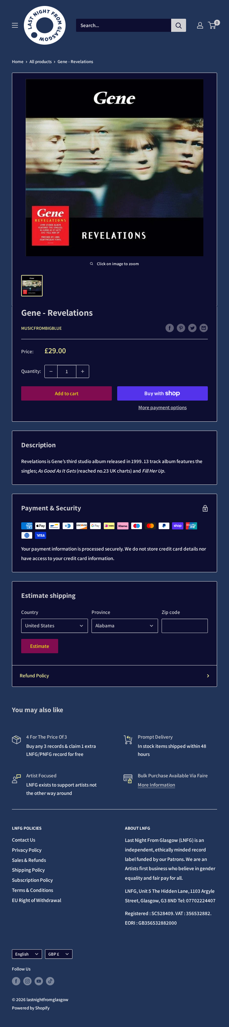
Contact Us (23, 840)
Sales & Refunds (29, 860)
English (22, 954)
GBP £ (53, 954)
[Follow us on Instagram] (27, 981)
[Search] (178, 25)
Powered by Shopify (30, 1008)
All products (41, 61)
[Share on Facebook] (169, 327)
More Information (156, 784)
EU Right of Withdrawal (36, 900)
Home (18, 61)
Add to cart (66, 393)
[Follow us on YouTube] (39, 981)
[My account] (200, 25)
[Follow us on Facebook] (16, 981)
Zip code (171, 612)
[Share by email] (203, 327)
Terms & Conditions (32, 890)
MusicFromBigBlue (41, 328)
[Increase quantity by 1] (82, 371)
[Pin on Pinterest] (181, 327)
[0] (212, 25)
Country (29, 612)
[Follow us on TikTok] (50, 981)
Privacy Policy (26, 850)
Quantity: (31, 371)
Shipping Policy (28, 870)
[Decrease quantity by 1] (51, 371)
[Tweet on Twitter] (192, 327)
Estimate (39, 646)
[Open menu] (15, 25)
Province (101, 612)
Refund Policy (34, 675)
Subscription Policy (32, 880)
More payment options (162, 407)
